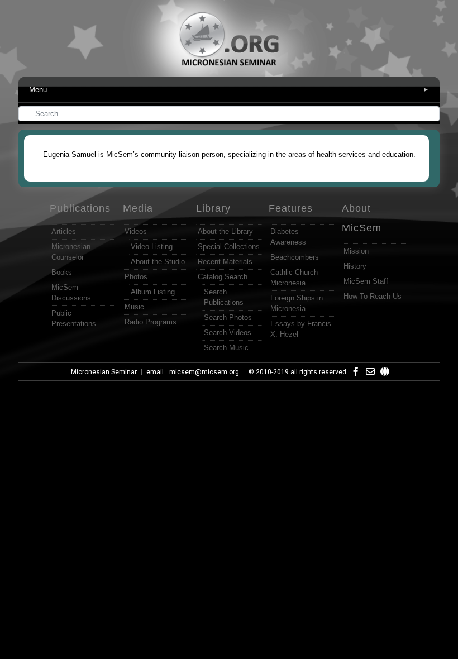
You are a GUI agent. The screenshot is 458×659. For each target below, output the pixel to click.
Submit (432, 114)
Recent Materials (225, 261)
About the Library (225, 231)
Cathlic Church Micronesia (294, 277)
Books (61, 272)
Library (213, 208)
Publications (80, 208)
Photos (136, 277)
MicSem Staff (366, 281)
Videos (136, 231)
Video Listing (152, 246)
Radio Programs (150, 322)
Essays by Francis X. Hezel (300, 328)
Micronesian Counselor (70, 251)
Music (134, 307)
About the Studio (158, 261)
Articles (63, 231)
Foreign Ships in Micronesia (296, 303)
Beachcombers (294, 257)
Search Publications (224, 297)
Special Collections (229, 246)
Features (291, 208)
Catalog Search (222, 277)
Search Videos (227, 332)
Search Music (226, 347)
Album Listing (153, 292)
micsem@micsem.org (204, 372)
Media (138, 208)
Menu (229, 89)
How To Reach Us (373, 296)
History (355, 266)
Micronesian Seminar (104, 372)
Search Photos (228, 317)
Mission (356, 251)
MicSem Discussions (71, 292)
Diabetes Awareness (288, 236)
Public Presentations (73, 318)
